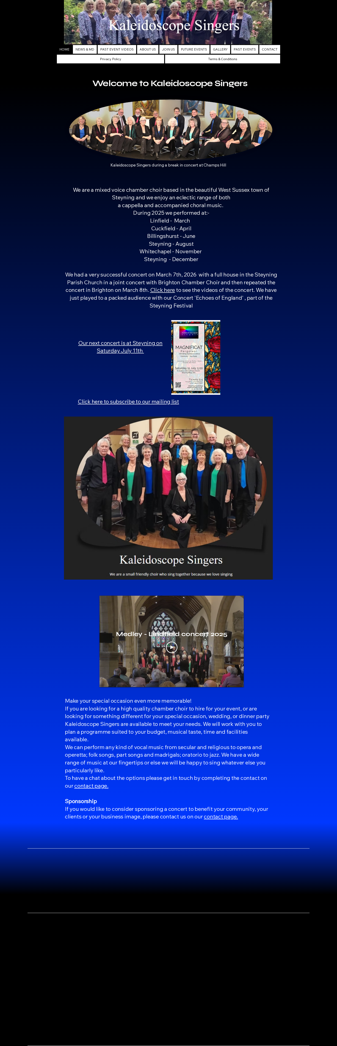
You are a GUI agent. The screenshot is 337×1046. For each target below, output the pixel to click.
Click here (162, 289)
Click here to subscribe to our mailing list (128, 401)
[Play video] (171, 647)
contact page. (91, 785)
